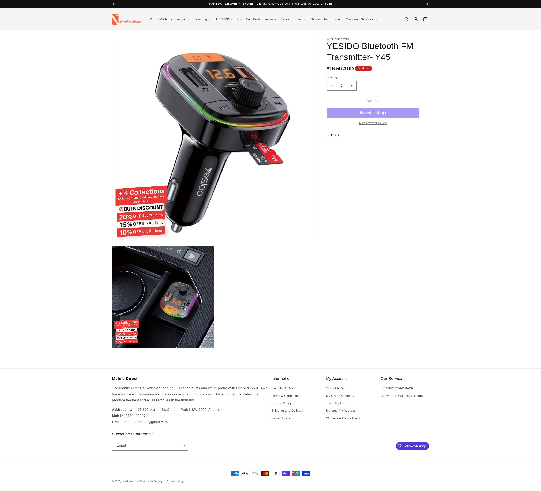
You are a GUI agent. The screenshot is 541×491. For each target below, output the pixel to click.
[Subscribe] (183, 446)
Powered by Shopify (151, 481)
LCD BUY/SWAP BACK (397, 388)
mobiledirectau (130, 481)
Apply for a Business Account (402, 395)
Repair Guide (281, 418)
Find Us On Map (283, 388)
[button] (161, 19)
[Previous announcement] (113, 4)
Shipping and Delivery (287, 410)
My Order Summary (340, 395)
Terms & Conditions (285, 395)
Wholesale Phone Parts (343, 418)
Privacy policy (175, 481)
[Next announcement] (427, 4)
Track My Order (337, 403)
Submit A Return (338, 388)
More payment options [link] (373, 123)
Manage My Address (341, 410)
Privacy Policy (281, 403)
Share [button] (335, 134)
